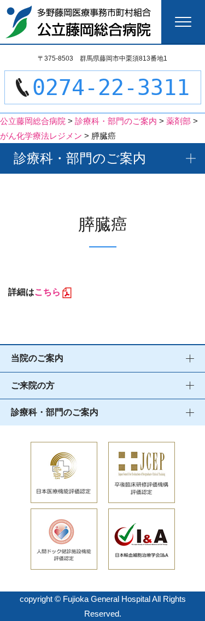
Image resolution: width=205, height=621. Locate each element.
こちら (47, 292)
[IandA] (141, 562)
